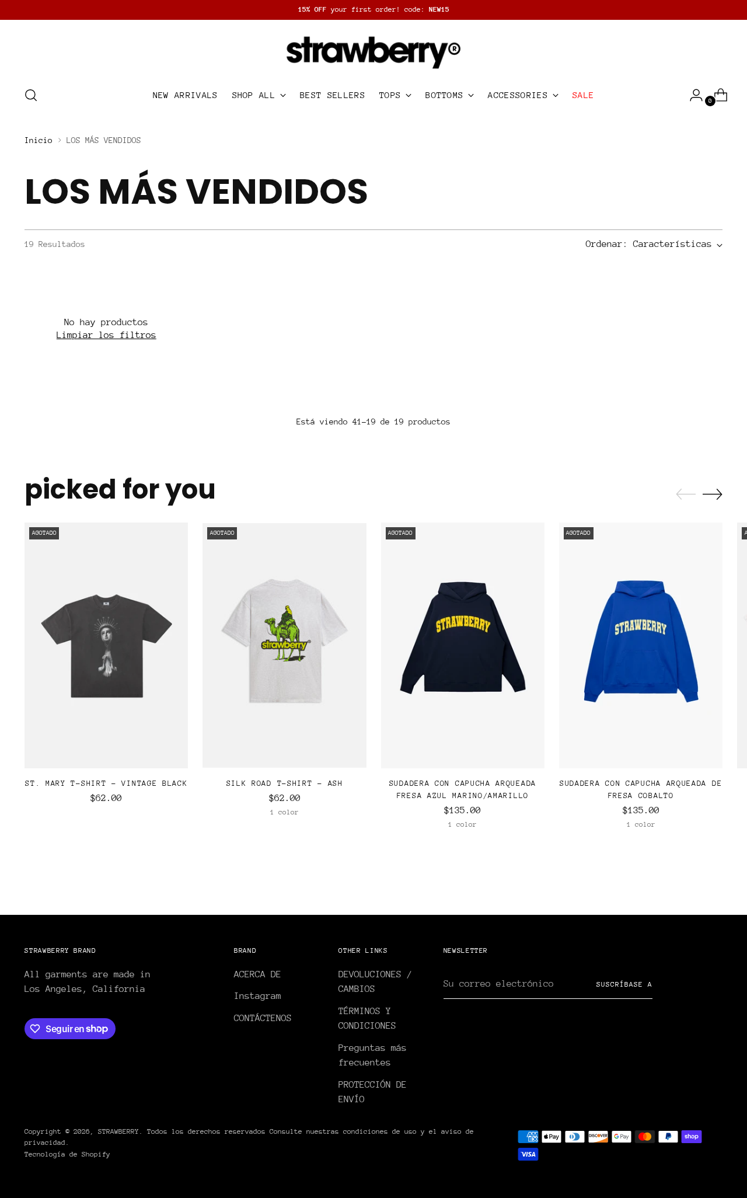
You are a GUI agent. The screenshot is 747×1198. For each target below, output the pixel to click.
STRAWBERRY (118, 1131)
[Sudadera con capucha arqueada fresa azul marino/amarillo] (462, 645)
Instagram (257, 996)
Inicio (39, 140)
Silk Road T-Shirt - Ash (284, 783)
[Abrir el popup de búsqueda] (31, 95)
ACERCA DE (257, 974)
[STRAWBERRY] (373, 51)
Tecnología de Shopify (67, 1154)
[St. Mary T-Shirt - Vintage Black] (106, 645)
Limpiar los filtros (106, 335)
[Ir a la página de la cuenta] (691, 95)
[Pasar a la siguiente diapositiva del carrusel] (712, 494)
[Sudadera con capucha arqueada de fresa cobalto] (640, 645)
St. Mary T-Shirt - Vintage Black (106, 783)
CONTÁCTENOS (263, 1018)
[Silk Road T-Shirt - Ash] (284, 645)
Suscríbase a (624, 984)
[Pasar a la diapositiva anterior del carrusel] (686, 494)
